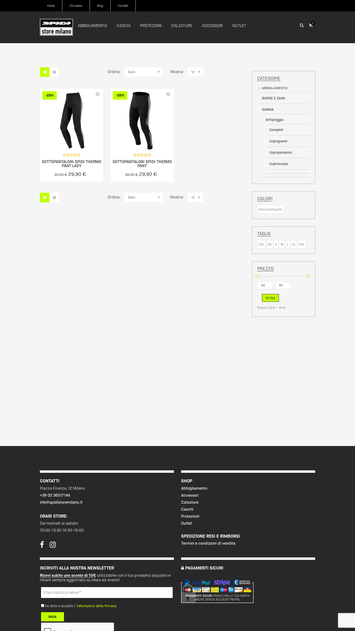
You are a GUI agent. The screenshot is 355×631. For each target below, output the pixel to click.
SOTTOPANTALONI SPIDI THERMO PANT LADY (71, 164)
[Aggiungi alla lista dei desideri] (97, 94)
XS (270, 244)
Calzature (190, 502)
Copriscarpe (278, 164)
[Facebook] (42, 546)
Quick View (58, 139)
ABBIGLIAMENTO (275, 88)
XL (294, 244)
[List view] (54, 72)
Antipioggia (275, 120)
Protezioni (190, 516)
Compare (84, 139)
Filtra (270, 298)
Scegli (71, 139)
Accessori (190, 495)
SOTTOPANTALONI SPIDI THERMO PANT (142, 164)
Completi (276, 130)
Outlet (186, 523)
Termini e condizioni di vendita (208, 543)
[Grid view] (45, 72)
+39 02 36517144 (55, 495)
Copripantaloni (280, 152)
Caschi (187, 509)
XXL (302, 244)
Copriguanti (278, 141)
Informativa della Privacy (96, 606)
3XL (261, 244)
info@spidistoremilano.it (61, 502)
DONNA (268, 109)
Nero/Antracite (270, 209)
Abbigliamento (194, 488)
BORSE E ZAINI (273, 98)
